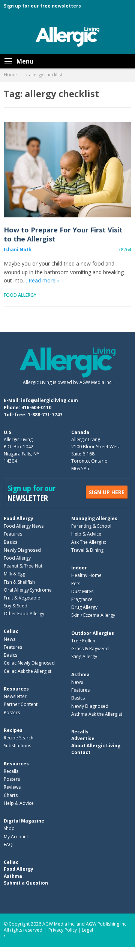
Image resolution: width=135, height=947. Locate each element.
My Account (16, 836)
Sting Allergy (84, 656)
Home (10, 74)
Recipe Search (18, 738)
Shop (9, 828)
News (9, 639)
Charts (11, 795)
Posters (12, 712)
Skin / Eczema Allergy (93, 615)
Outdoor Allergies (92, 633)
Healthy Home (86, 575)
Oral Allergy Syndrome (28, 590)
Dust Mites (82, 591)
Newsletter (15, 696)
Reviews (12, 787)
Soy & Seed (15, 605)
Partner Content (21, 704)
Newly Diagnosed (22, 550)
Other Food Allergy (24, 613)
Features (13, 534)
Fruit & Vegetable (22, 598)
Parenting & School (91, 526)
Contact (80, 752)
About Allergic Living (95, 745)
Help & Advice (86, 534)
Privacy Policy (62, 930)
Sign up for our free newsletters (42, 6)
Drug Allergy (84, 607)
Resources (16, 689)
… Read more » (41, 280)
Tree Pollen (83, 640)
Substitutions (17, 745)
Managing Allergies (94, 518)
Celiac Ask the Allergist (27, 671)
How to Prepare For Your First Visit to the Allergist (67, 169)
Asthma (80, 674)
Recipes (13, 730)
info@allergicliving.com (49, 400)
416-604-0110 (36, 407)
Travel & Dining (87, 550)
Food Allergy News (24, 526)
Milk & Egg (14, 574)
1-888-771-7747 (45, 414)
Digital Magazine (24, 821)
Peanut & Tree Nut (23, 566)
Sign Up (106, 492)
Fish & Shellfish (19, 582)
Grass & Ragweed (90, 648)
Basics (10, 542)
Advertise (82, 738)
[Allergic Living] (67, 36)
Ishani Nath (18, 249)
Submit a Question (26, 883)
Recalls (11, 771)
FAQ (8, 844)
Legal (87, 930)
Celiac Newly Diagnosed (29, 663)
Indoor (79, 568)
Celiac (11, 631)
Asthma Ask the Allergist (96, 714)
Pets (75, 583)
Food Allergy (20, 295)
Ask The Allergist (88, 542)
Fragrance (82, 599)
